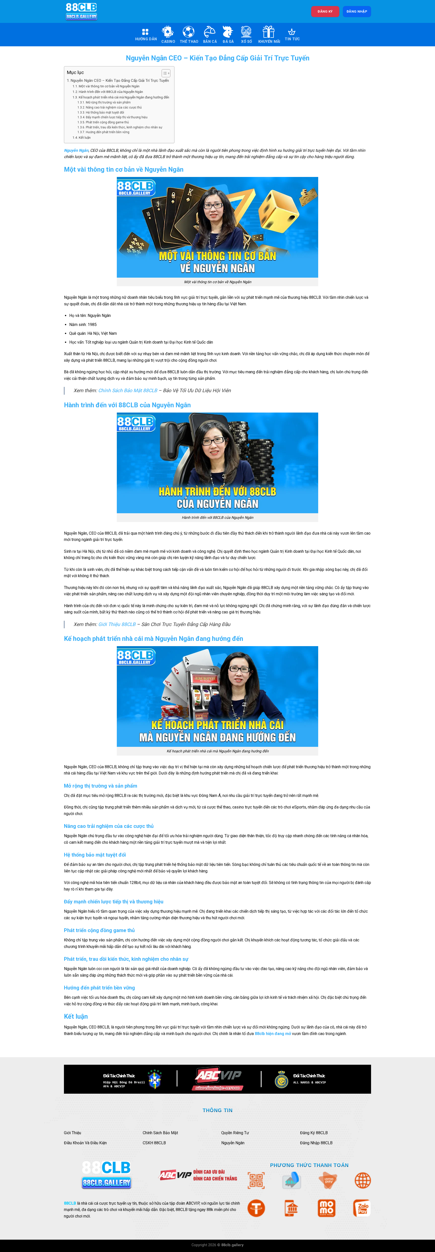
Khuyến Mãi (269, 42)
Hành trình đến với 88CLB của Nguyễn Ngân (111, 92)
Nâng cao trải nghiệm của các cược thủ (113, 107)
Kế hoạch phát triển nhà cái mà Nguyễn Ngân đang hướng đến (124, 97)
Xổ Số (246, 42)
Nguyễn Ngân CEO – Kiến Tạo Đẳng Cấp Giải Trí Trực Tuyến (119, 80)
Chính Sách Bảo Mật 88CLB (127, 390)
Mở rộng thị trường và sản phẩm (108, 102)
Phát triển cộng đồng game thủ (107, 122)
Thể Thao (189, 42)
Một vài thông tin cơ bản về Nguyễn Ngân (109, 86)
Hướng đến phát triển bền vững (107, 132)
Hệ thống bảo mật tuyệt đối (105, 112)
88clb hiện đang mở (273, 1033)
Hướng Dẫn (146, 39)
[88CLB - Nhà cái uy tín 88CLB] (85, 11)
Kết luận (85, 137)
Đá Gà (228, 42)
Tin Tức (292, 39)
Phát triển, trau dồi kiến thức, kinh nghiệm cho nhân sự (124, 127)
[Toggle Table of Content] (163, 73)
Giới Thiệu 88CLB (116, 624)
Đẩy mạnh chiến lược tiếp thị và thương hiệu (116, 117)
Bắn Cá (210, 42)
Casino (168, 42)
